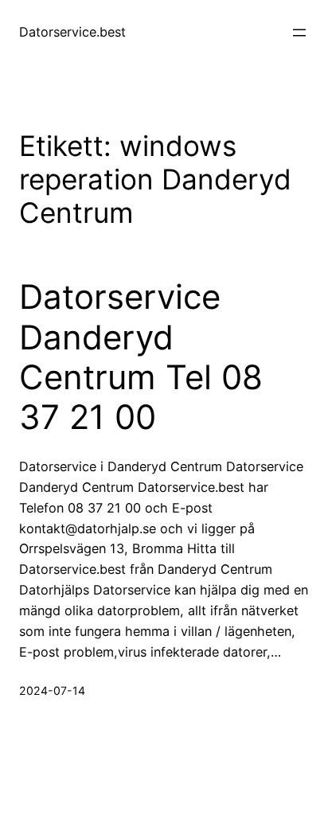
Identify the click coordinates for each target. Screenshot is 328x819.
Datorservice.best (72, 32)
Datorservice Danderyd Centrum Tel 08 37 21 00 (141, 357)
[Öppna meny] (299, 32)
